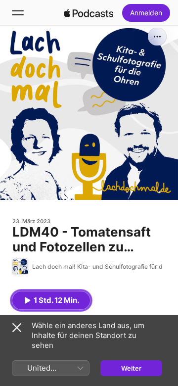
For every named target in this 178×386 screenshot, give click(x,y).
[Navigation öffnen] (18, 13)
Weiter (131, 368)
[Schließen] (16, 327)
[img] (88, 13)
